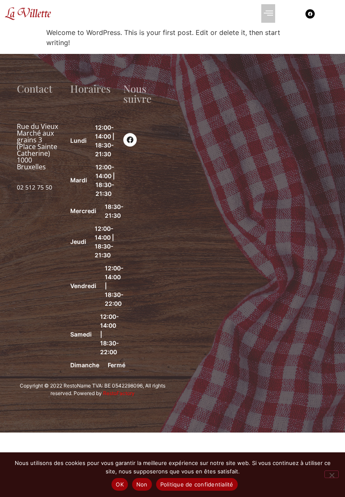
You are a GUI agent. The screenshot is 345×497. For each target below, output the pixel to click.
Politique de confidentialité (197, 484)
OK (120, 484)
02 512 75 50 (34, 187)
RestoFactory (119, 393)
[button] (268, 13)
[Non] (331, 474)
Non (142, 484)
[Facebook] (310, 14)
